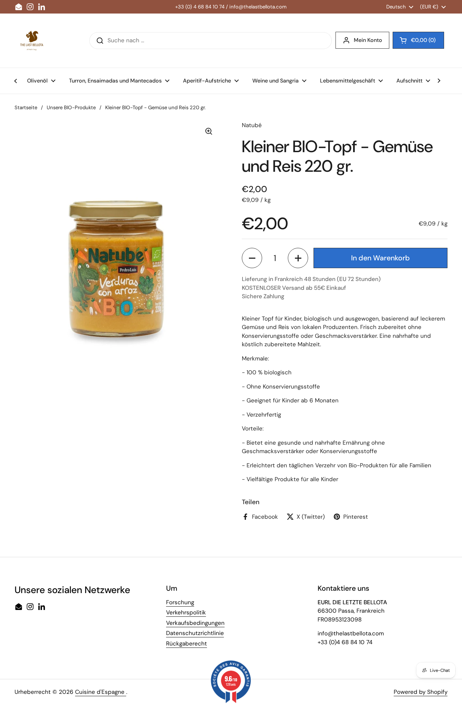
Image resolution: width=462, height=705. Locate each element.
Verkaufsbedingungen (195, 623)
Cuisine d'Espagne (100, 692)
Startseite (26, 107)
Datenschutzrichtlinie (195, 633)
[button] (252, 258)
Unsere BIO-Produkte (71, 107)
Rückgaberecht (186, 643)
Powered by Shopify (420, 692)
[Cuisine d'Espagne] (31, 40)
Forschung (180, 602)
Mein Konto (368, 40)
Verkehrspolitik (186, 612)
